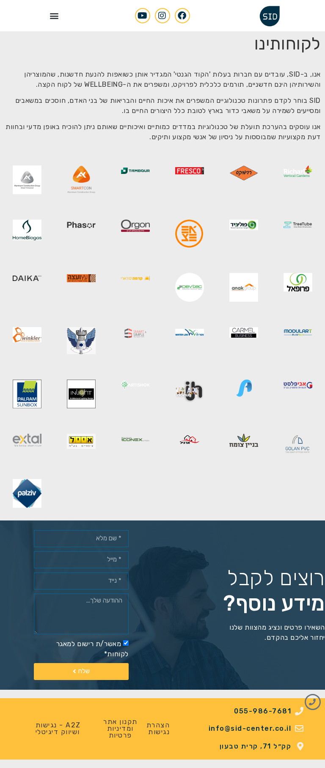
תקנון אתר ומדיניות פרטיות (120, 728)
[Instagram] (162, 15)
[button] (54, 15)
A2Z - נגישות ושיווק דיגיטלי (58, 728)
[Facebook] (182, 15)
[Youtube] (142, 15)
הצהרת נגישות (158, 728)
